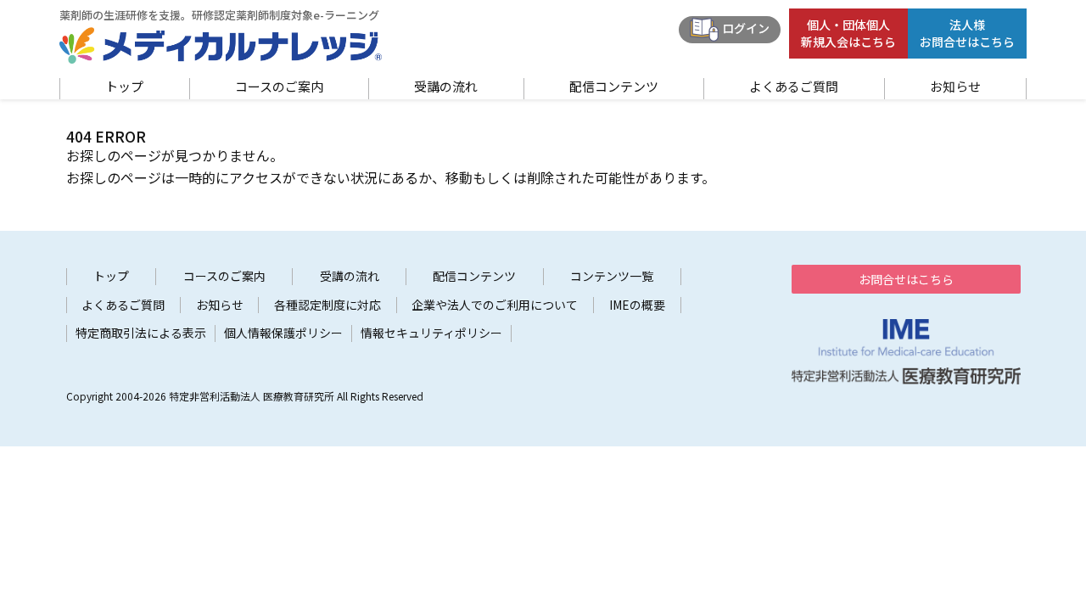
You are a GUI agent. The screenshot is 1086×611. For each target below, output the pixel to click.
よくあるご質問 (793, 86)
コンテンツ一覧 (611, 276)
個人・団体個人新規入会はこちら (848, 33)
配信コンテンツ (613, 86)
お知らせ (955, 86)
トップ (124, 86)
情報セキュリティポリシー (431, 333)
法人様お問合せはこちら (967, 33)
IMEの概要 (637, 305)
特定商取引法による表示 (141, 333)
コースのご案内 (279, 86)
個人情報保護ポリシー (283, 333)
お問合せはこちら (906, 279)
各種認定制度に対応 (327, 305)
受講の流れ (446, 86)
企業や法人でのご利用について (494, 305)
